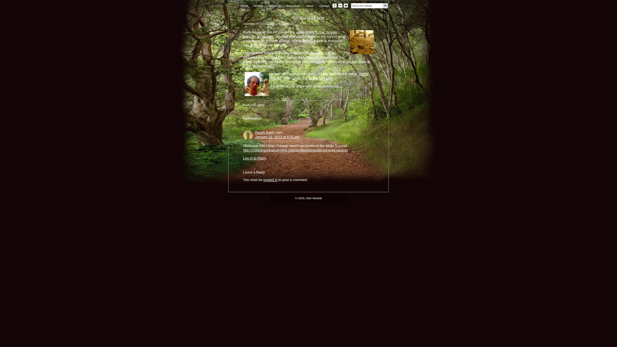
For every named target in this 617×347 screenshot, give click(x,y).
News (261, 105)
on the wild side (320, 78)
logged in (270, 180)
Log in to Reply (254, 158)
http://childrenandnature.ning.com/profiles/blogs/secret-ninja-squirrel (295, 150)
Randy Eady (264, 132)
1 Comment (285, 23)
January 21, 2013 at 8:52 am (277, 137)
